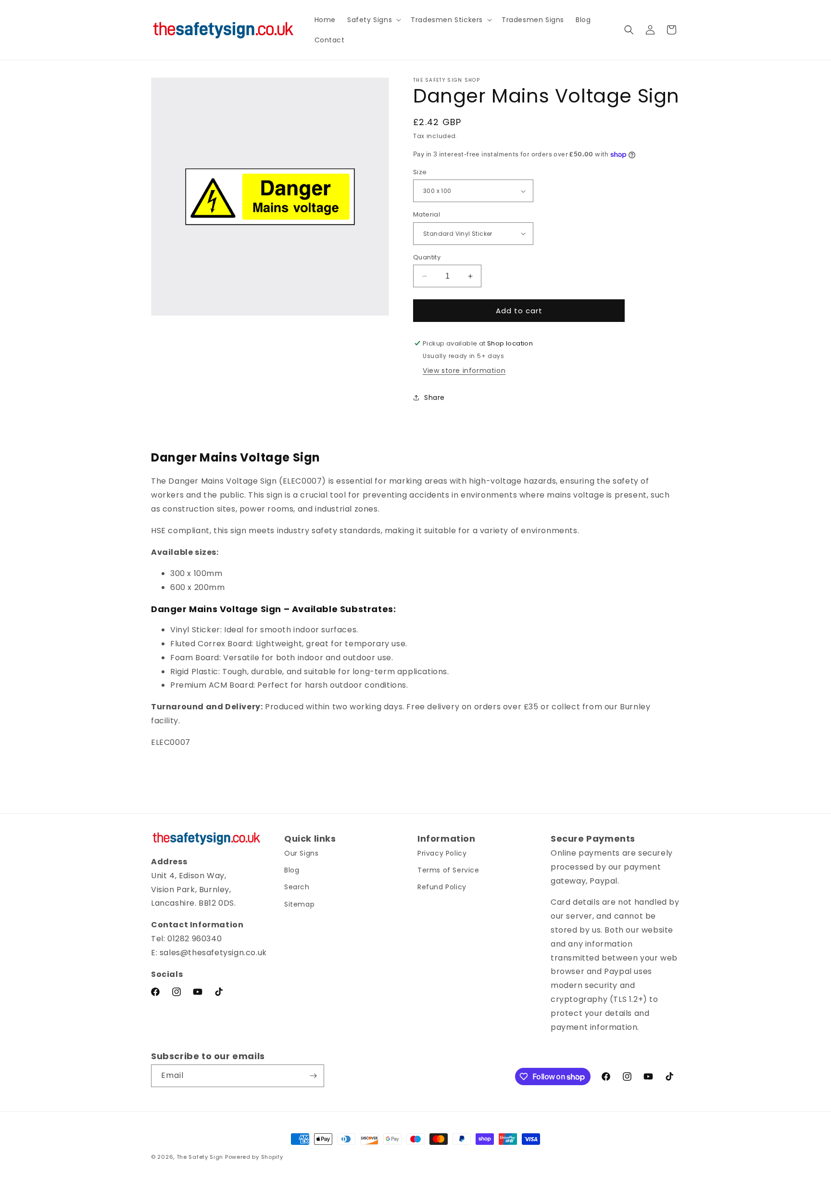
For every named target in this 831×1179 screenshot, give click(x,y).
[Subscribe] (313, 1075)
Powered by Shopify (254, 1157)
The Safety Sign (200, 1157)
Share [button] (434, 397)
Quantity (427, 257)
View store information (464, 370)
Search (297, 887)
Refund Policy (441, 887)
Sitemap (299, 904)
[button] (373, 20)
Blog (291, 870)
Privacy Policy (441, 853)
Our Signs (301, 853)
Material (426, 214)
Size (420, 172)
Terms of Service (448, 870)
